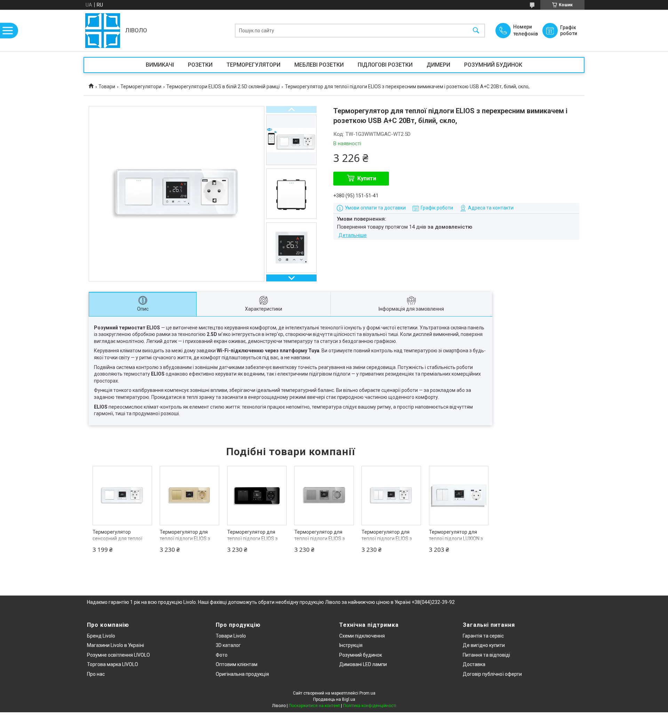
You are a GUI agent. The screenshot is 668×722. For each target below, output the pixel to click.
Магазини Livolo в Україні (115, 645)
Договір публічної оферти (492, 674)
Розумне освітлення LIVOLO (118, 655)
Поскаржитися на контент (314, 705)
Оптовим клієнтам (236, 664)
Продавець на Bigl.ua (334, 699)
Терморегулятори (140, 86)
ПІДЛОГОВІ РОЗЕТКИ (385, 64)
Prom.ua (367, 693)
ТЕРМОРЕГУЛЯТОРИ (253, 64)
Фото (222, 655)
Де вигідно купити (484, 645)
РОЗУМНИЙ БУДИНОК (493, 64)
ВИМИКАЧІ (160, 64)
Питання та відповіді (486, 655)
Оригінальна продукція (242, 674)
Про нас (96, 674)
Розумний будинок (360, 655)
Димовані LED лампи (363, 664)
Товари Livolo (231, 636)
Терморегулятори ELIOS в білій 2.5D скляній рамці (223, 86)
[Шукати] (476, 30)
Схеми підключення (362, 636)
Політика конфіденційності (369, 705)
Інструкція (351, 645)
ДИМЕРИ (438, 64)
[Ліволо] (102, 30)
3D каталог (228, 645)
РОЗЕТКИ (200, 64)
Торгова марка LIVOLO (112, 664)
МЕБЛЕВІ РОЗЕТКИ (319, 64)
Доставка (474, 664)
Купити (366, 178)
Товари (106, 86)
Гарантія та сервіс (483, 636)
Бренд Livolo (101, 636)
